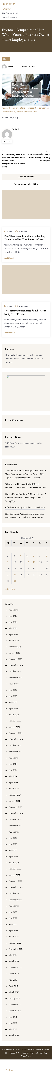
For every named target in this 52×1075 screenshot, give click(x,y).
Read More (8, 258)
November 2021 (16, 949)
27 (34, 574)
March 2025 (14, 714)
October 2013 (15, 973)
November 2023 (16, 813)
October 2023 (15, 819)
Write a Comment (26, 176)
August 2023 (14, 832)
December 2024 (15, 733)
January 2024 (14, 801)
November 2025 (16, 665)
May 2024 (13, 776)
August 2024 (14, 757)
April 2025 (13, 708)
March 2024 (14, 788)
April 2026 (13, 634)
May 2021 (13, 955)
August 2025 (14, 683)
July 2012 (13, 1017)
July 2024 (13, 764)
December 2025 (15, 659)
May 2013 (13, 980)
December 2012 (15, 1004)
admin (10, 66)
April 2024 (13, 782)
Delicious (10, 1070)
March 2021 (14, 961)
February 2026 (15, 646)
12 (27, 562)
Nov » (14, 589)
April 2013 (13, 986)
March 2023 (14, 862)
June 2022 (13, 918)
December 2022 (15, 881)
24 (15, 574)
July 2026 (13, 616)
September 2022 (15, 899)
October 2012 (15, 1010)
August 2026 (14, 609)
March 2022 (14, 936)
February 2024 (15, 794)
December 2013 (15, 967)
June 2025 (13, 696)
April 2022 (13, 930)
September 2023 (15, 825)
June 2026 (13, 622)
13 (34, 562)
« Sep (7, 589)
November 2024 (16, 739)
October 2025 (15, 671)
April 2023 (13, 856)
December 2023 (15, 807)
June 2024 (13, 770)
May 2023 (13, 850)
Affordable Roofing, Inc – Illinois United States (25, 507)
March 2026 (14, 640)
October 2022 (15, 893)
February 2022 (15, 942)
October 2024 (15, 745)
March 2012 (14, 1035)
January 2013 (14, 998)
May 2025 (13, 702)
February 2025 (15, 720)
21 (40, 568)
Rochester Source (25, 1049)
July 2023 (13, 838)
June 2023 (13, 844)
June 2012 (13, 1023)
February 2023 (15, 868)
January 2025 (14, 727)
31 (15, 581)
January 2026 (14, 653)
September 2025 (15, 677)
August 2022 (14, 905)
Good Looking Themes (27, 1053)
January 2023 (14, 875)
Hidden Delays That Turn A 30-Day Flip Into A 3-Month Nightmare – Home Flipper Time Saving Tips (25, 498)
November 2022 (16, 887)
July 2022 (13, 912)
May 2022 (13, 924)
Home (6, 59)
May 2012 (13, 1029)
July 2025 (13, 690)
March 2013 (14, 992)
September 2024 (15, 751)
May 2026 (13, 628)
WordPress (25, 1056)
